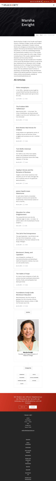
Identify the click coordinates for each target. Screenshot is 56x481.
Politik (34, 374)
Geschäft (28, 469)
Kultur (21, 383)
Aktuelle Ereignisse (34, 377)
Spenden (28, 439)
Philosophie (22, 377)
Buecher (28, 466)
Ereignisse (28, 447)
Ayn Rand (34, 380)
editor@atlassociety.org (28, 430)
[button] (47, 1)
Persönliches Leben (22, 380)
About (41, 35)
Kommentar (22, 374)
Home (37, 35)
